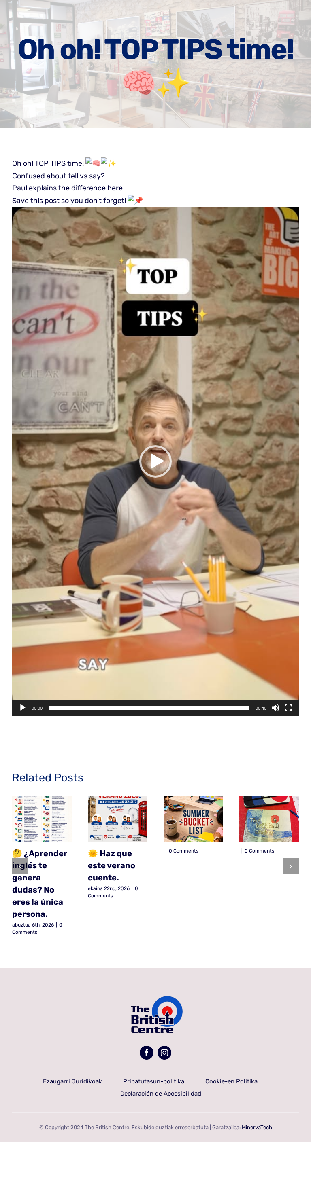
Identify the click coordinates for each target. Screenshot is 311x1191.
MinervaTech (257, 1127)
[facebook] (146, 1053)
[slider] (149, 708)
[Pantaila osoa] (288, 708)
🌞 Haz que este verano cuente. (111, 865)
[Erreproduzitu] (23, 708)
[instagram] (164, 1053)
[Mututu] (275, 708)
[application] (155, 461)
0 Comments (183, 851)
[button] (155, 461)
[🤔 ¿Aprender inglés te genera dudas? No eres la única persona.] (42, 819)
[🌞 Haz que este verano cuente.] (117, 819)
